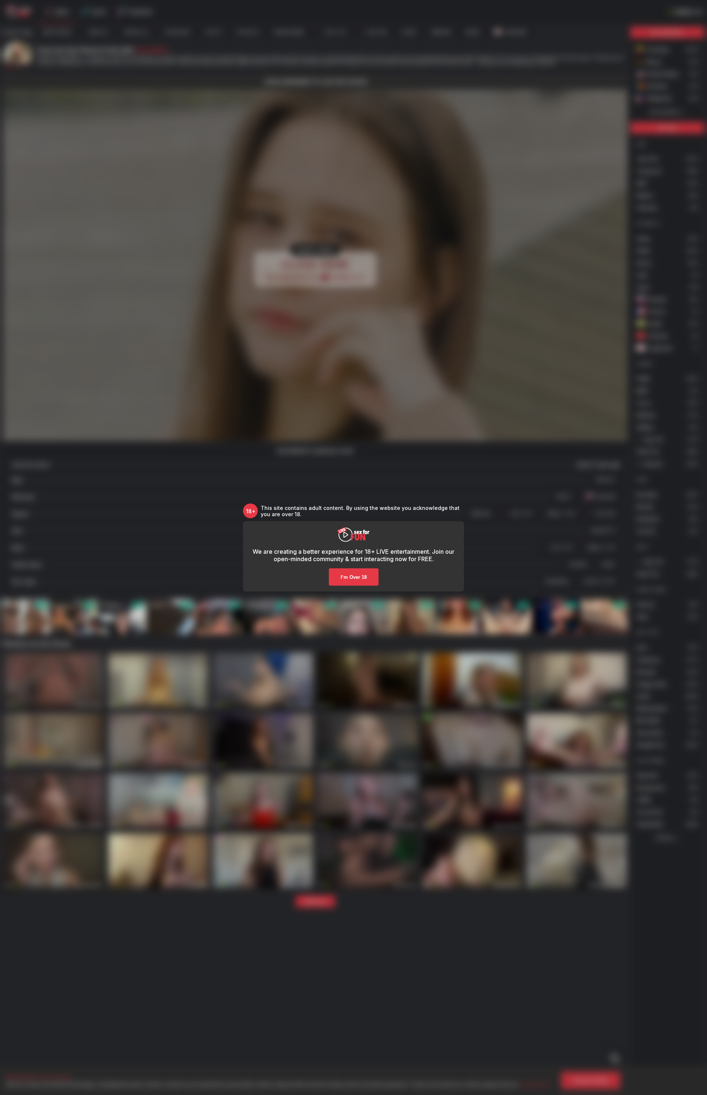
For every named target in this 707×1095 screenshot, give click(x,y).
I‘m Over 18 (354, 577)
